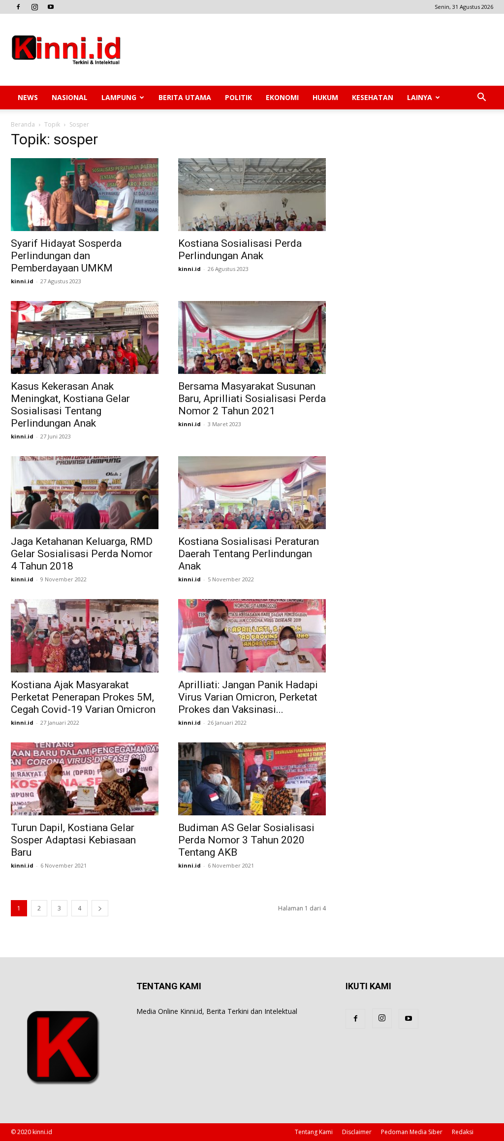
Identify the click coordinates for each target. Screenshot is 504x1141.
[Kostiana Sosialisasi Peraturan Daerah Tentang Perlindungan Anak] (252, 492)
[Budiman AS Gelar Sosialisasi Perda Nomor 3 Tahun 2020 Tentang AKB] (252, 778)
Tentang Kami (314, 1132)
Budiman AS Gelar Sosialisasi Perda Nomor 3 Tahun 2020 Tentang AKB (246, 840)
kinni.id (22, 281)
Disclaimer (357, 1132)
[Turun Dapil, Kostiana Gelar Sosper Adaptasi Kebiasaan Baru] (84, 778)
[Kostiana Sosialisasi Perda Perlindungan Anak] (252, 194)
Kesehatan (372, 97)
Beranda (23, 124)
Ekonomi (282, 97)
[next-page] (100, 908)
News (28, 97)
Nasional (70, 97)
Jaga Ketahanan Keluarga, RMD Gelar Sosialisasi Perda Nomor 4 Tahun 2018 (82, 554)
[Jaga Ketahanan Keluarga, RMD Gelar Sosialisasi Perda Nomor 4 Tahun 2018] (84, 492)
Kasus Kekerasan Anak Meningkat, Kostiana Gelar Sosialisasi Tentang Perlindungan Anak (70, 404)
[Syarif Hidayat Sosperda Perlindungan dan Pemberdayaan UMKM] (84, 194)
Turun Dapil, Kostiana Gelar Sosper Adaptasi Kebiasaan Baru (73, 840)
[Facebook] (18, 7)
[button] (481, 98)
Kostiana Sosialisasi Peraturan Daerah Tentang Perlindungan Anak (248, 554)
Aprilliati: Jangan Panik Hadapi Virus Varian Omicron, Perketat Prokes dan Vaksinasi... (248, 697)
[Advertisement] (314, 50)
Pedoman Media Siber (411, 1132)
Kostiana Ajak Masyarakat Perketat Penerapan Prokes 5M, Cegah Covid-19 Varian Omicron (83, 697)
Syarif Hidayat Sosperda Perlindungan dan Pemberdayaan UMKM (66, 255)
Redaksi (462, 1132)
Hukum (325, 97)
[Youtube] (50, 7)
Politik (238, 97)
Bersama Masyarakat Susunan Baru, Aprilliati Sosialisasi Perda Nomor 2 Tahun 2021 (252, 398)
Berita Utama (184, 97)
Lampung (118, 97)
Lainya (419, 97)
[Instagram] (34, 7)
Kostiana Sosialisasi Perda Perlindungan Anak (240, 249)
